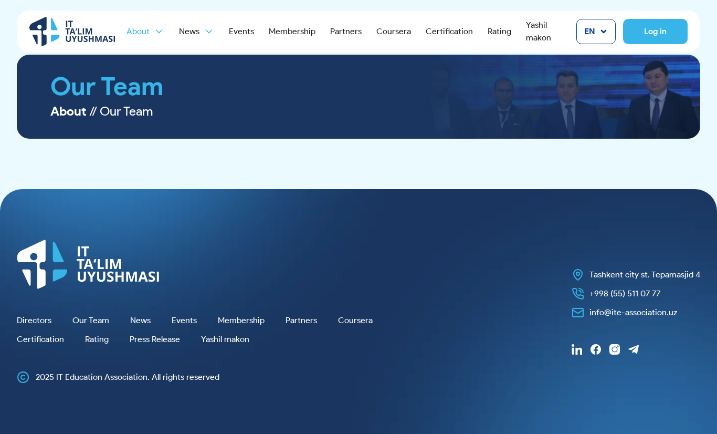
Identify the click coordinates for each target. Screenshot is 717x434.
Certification (449, 31)
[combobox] (596, 31)
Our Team (90, 320)
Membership (292, 31)
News (140, 320)
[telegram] (633, 349)
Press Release (155, 339)
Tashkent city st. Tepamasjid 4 (644, 275)
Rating (499, 31)
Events (241, 31)
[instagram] (614, 349)
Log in (655, 31)
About (138, 31)
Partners (346, 31)
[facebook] (596, 349)
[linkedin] (577, 349)
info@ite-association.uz (633, 312)
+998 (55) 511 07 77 (624, 293)
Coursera (393, 31)
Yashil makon (538, 31)
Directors (34, 320)
